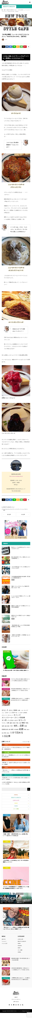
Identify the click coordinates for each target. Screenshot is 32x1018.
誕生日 (28, 729)
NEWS (16, 803)
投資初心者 (5, 729)
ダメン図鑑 (16, 808)
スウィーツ (19, 509)
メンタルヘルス (12, 720)
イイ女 (22, 710)
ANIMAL (16, 794)
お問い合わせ (16, 1001)
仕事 (8, 723)
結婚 (21, 729)
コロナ (6, 712)
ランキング (4, 941)
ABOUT (16, 997)
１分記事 (6, 736)
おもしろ (5, 710)
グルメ (13, 507)
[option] (8, 898)
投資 (25, 726)
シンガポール (13, 712)
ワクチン (4, 723)
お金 (19, 710)
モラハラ (22, 720)
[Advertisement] (16, 21)
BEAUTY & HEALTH (7, 507)
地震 (3, 726)
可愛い (27, 723)
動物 (23, 723)
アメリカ (5, 509)
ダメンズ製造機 (19, 717)
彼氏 (16, 726)
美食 (4, 510)
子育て (11, 726)
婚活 (8, 726)
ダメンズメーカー (8, 717)
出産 (20, 723)
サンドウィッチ (13, 509)
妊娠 (6, 726)
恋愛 (22, 725)
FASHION (20, 945)
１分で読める (16, 732)
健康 (11, 723)
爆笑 (12, 729)
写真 (17, 723)
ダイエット (10, 715)
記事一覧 (3, 939)
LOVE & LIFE (16, 800)
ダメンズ (17, 715)
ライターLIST (4, 943)
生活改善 (16, 729)
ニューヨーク (24, 509)
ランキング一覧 (26, 741)
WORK (16, 806)
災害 (9, 729)
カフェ (8, 509)
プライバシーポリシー (16, 999)
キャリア (26, 710)
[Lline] (14, 46)
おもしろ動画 (13, 710)
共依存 (14, 723)
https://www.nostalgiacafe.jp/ (16, 476)
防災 (5, 732)
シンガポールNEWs (22, 712)
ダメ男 (4, 720)
